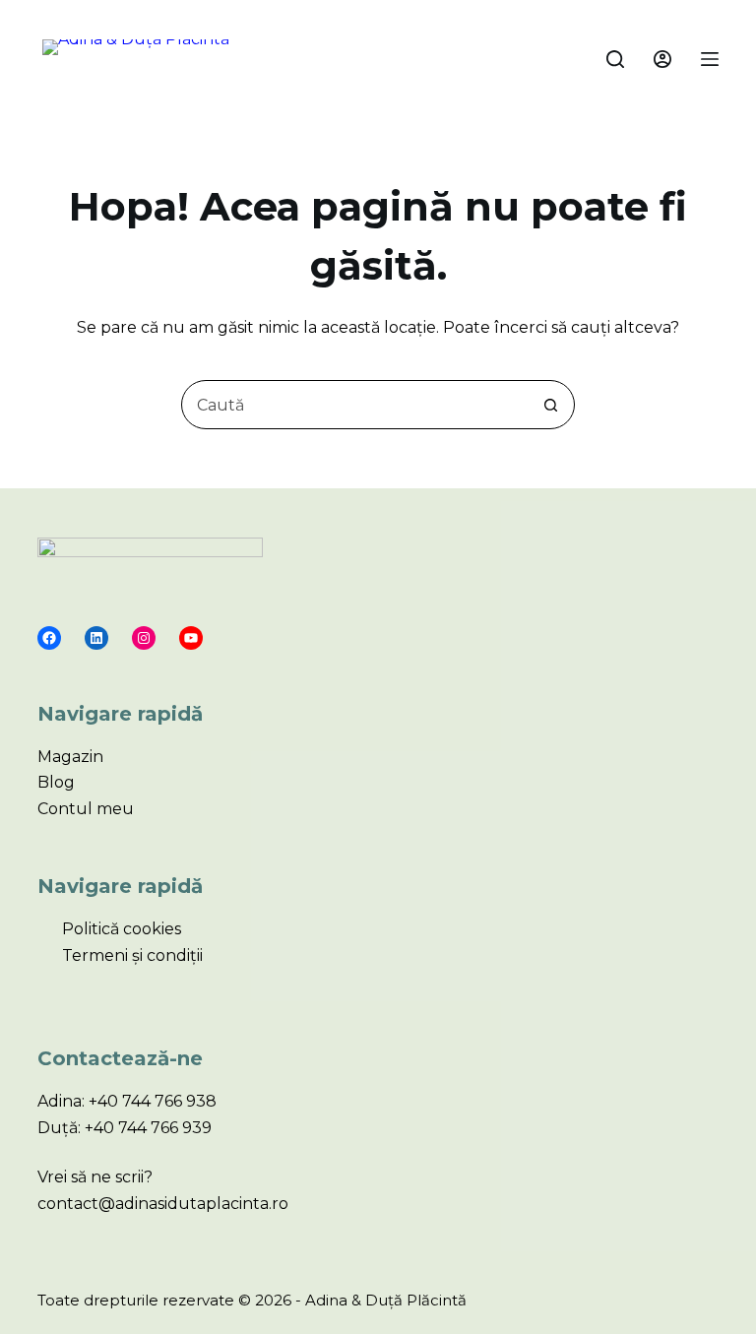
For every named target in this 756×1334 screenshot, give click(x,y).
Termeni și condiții (132, 955)
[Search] (615, 59)
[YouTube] (191, 638)
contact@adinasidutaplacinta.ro (162, 1203)
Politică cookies (121, 929)
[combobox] (354, 404)
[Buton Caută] (550, 404)
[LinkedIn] (96, 638)
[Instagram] (144, 638)
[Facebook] (49, 638)
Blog (56, 782)
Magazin (70, 756)
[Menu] (710, 59)
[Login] (662, 59)
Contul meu (85, 808)
